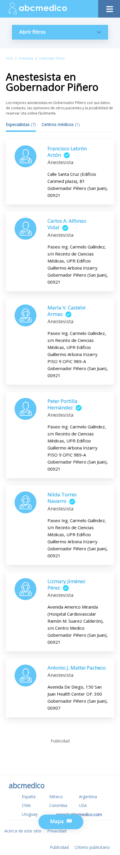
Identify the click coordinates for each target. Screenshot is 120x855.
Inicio (9, 58)
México (56, 796)
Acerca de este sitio (22, 831)
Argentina (88, 796)
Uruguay (30, 814)
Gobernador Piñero (52, 58)
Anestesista (26, 58)
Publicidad (59, 847)
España (29, 796)
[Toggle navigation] (109, 7)
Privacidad (56, 831)
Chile (26, 805)
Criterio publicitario (92, 847)
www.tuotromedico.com (79, 814)
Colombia (58, 805)
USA (83, 805)
